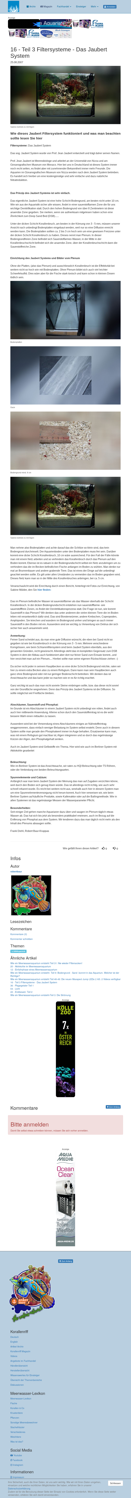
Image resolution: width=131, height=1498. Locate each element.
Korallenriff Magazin (20, 1351)
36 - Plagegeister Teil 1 (22, 985)
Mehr (94, 6)
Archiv (32, 6)
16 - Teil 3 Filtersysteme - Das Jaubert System (33, 982)
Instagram (17, 1464)
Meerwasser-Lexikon (20, 1398)
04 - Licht (15, 988)
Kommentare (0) (18, 934)
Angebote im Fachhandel (23, 1360)
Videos (13, 1356)
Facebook (17, 1460)
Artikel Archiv (16, 1346)
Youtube (17, 1455)
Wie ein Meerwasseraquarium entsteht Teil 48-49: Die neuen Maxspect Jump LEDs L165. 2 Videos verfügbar (65, 979)
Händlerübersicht (19, 1365)
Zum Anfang (114, 1106)
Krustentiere (16, 1412)
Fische (13, 1403)
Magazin (47, 6)
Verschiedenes (17, 1432)
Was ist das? (16, 1441)
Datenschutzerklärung (19, 1488)
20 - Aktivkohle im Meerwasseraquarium (30, 966)
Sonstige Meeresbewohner (24, 1422)
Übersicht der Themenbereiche (26, 1380)
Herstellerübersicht (19, 1370)
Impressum (18, 1477)
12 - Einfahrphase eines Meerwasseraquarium (33, 969)
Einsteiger (81, 6)
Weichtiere (15, 1436)
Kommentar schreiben (21, 938)
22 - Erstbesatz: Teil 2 (21, 991)
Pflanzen (14, 1417)
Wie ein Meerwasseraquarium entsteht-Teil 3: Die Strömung (40, 995)
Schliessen (115, 1483)
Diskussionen (17, 1384)
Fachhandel (63, 6)
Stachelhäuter (17, 1427)
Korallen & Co (17, 1408)
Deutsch (14, 1336)
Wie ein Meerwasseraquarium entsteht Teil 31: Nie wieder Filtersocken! (46, 963)
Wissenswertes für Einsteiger (25, 1375)
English (14, 1341)
